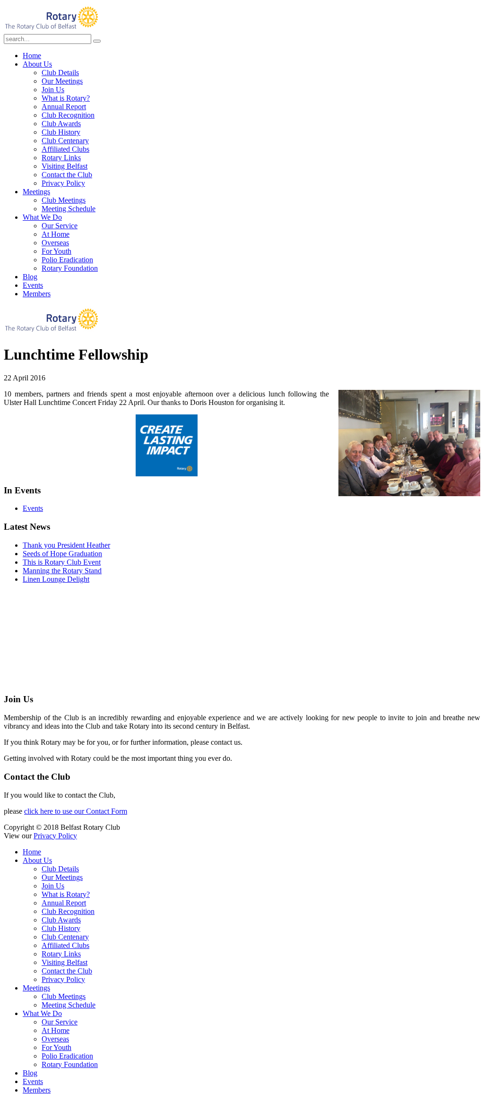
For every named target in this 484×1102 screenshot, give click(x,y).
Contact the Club (67, 175)
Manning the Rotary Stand (62, 571)
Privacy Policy (63, 183)
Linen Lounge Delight (56, 579)
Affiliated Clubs (65, 149)
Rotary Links (61, 158)
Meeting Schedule (68, 209)
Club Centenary (65, 141)
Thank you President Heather (66, 545)
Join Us (53, 90)
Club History (61, 132)
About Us (37, 64)
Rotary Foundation (70, 268)
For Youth (56, 251)
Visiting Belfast (64, 166)
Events (33, 285)
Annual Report (64, 107)
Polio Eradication (67, 260)
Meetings (36, 192)
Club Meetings (64, 200)
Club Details (60, 73)
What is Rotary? (66, 98)
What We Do (42, 217)
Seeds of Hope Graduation (62, 554)
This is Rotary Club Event (62, 562)
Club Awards (61, 124)
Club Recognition (68, 115)
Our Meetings (62, 81)
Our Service (60, 226)
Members (37, 294)
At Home (55, 234)
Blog (30, 277)
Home (32, 56)
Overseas (55, 243)
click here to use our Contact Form (75, 811)
